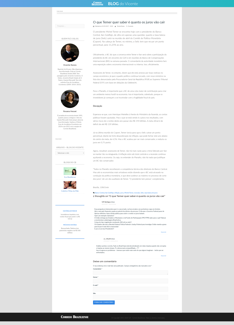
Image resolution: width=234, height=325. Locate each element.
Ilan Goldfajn (109, 193)
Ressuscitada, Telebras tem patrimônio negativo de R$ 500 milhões (69, 231)
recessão (137, 193)
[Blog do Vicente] (124, 3)
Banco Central (99, 193)
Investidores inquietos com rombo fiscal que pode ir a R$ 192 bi (70, 217)
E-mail (95, 285)
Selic (142, 193)
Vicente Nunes (121, 26)
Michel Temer (128, 193)
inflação (117, 193)
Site (94, 293)
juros (122, 193)
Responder (163, 232)
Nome (95, 277)
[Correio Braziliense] (99, 3)
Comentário (97, 269)
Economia (130, 26)
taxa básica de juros (151, 193)
